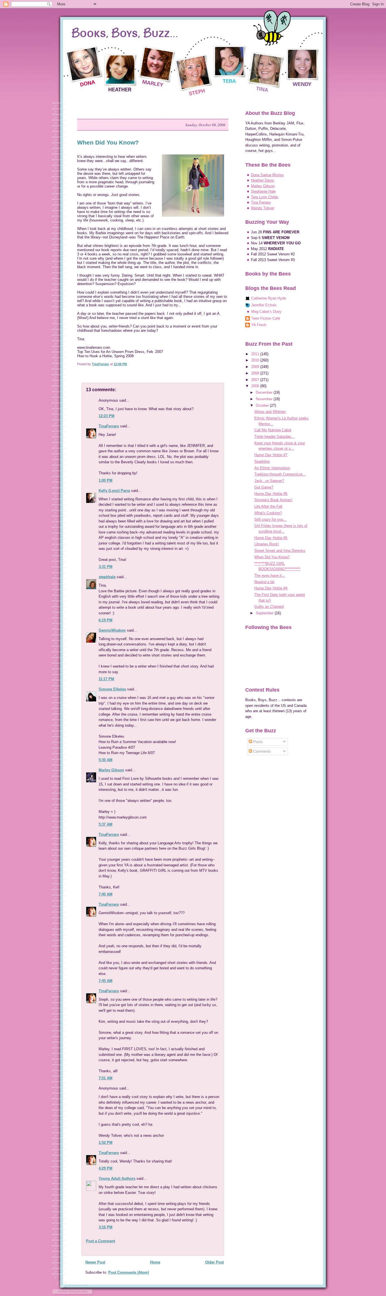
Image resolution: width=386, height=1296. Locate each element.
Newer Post (95, 1262)
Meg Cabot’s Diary (266, 311)
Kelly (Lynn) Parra (114, 490)
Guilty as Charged (269, 606)
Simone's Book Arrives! (273, 500)
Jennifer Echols (264, 305)
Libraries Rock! (266, 544)
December (265, 392)
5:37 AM (105, 824)
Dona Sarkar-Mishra (267, 175)
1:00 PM (105, 480)
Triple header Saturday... (274, 436)
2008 (255, 373)
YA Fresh (258, 325)
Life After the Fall (268, 506)
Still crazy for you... (270, 519)
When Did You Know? (272, 557)
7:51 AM (105, 1078)
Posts (257, 742)
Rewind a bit (264, 582)
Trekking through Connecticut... (280, 474)
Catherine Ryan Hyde (268, 298)
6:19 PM (105, 620)
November (265, 399)
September (265, 613)
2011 (255, 354)
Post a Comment (100, 1241)
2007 (255, 380)
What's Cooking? (268, 513)
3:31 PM (105, 567)
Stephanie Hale (263, 191)
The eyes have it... (269, 575)
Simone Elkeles (112, 689)
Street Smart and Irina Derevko (279, 550)
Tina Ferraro (261, 202)
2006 (255, 386)
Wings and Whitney (270, 412)
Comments (261, 751)
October (263, 405)
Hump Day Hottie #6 (270, 494)
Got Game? (263, 487)
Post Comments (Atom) (128, 1272)
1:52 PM (105, 1142)
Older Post (214, 1262)
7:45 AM (105, 981)
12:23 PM (106, 416)
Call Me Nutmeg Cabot (272, 430)
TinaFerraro (109, 426)
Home (155, 1262)
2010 (255, 360)
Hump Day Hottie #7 (270, 455)
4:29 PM (105, 1168)
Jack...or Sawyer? (269, 481)
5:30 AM (105, 760)
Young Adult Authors (117, 1178)
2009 (255, 367)
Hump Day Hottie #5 (270, 538)
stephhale (107, 577)
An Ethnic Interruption (272, 468)
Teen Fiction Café (265, 318)
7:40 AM (105, 894)
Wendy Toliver (262, 208)
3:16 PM (105, 1227)
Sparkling (262, 461)
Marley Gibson (111, 770)
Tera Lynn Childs (264, 197)
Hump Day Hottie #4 (270, 588)
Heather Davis (262, 180)
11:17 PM (106, 679)
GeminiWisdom (112, 630)
